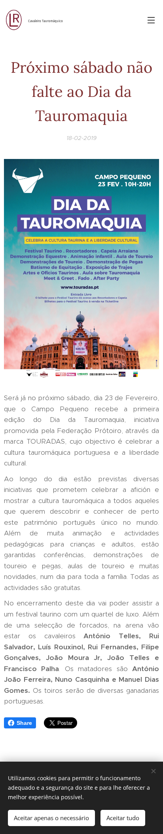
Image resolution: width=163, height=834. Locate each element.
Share (24, 723)
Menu (151, 20)
